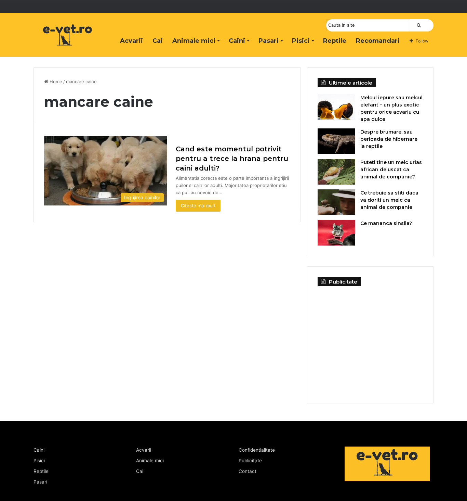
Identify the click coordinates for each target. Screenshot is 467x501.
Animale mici (193, 41)
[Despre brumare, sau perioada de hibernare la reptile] (336, 141)
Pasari (268, 41)
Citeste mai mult (198, 205)
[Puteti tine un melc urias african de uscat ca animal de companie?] (336, 172)
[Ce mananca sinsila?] (336, 233)
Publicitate (250, 460)
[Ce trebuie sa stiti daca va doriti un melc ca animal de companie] (336, 202)
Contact (247, 471)
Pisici (301, 41)
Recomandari (378, 41)
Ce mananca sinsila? (386, 223)
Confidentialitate (257, 450)
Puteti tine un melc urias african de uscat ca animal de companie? (391, 169)
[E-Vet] (68, 42)
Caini (237, 41)
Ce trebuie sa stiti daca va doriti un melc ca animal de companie (389, 200)
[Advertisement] (370, 339)
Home (55, 81)
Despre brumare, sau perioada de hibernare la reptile (388, 139)
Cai (157, 41)
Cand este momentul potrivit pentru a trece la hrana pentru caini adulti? (232, 158)
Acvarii (131, 41)
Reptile (334, 41)
